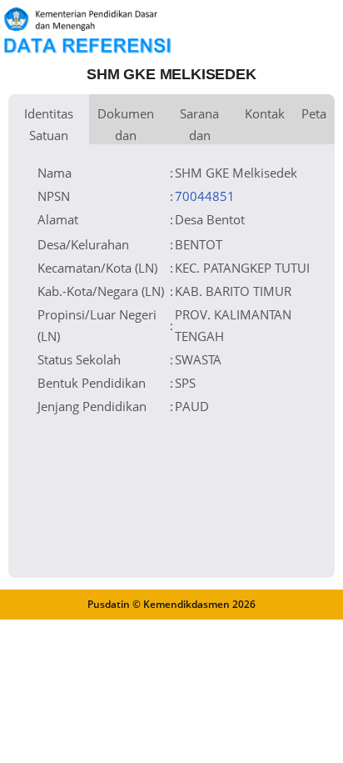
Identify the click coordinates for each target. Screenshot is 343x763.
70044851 (205, 196)
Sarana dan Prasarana (199, 124)
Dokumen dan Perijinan (125, 124)
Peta (313, 113)
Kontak (265, 113)
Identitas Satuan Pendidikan (49, 124)
